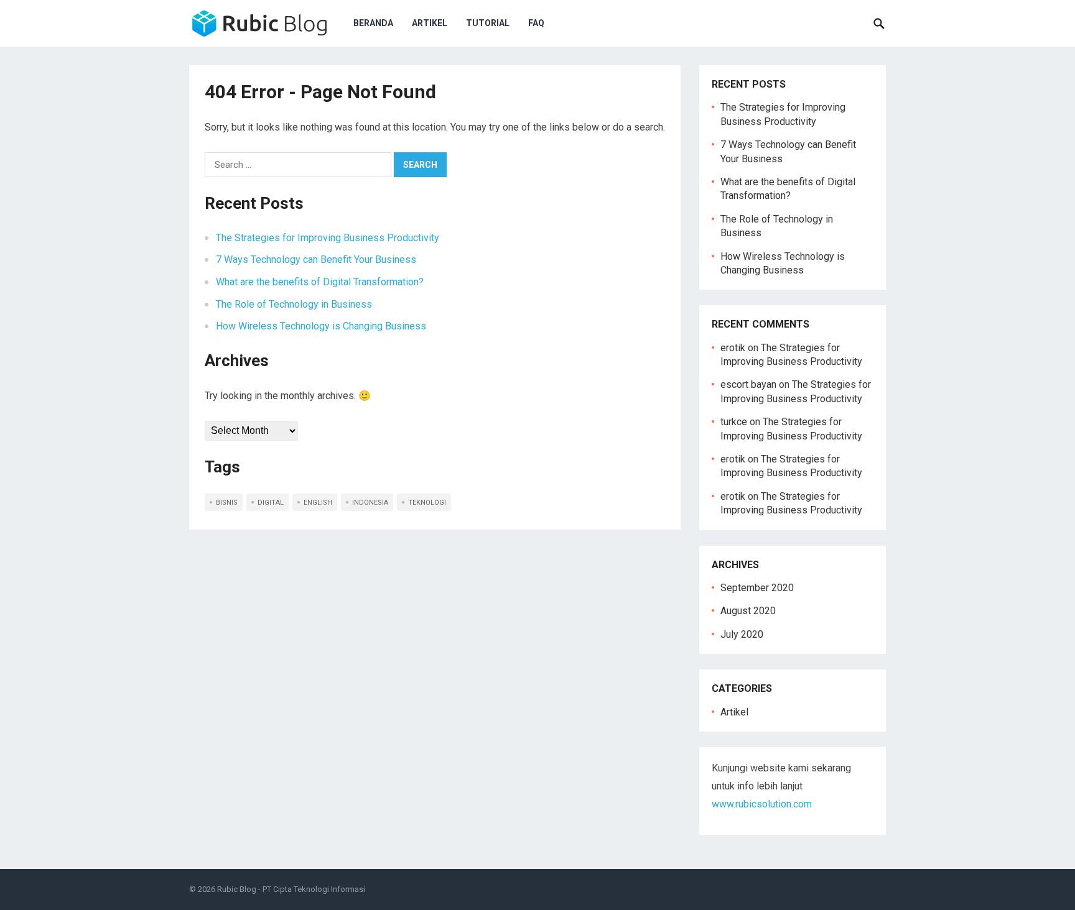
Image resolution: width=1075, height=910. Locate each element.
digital (271, 503)
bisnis (227, 503)
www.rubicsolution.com (762, 804)
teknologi (427, 503)
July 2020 (741, 634)
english (318, 503)
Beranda (373, 23)
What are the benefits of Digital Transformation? (320, 282)
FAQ (536, 23)
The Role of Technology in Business (294, 304)
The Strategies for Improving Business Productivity (327, 238)
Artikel (429, 23)
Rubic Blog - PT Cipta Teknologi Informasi (291, 889)
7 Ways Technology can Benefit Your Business (316, 259)
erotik (732, 348)
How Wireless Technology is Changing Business (321, 326)
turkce (733, 422)
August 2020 (748, 611)
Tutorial (488, 23)
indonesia (370, 503)
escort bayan (748, 384)
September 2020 (757, 588)
